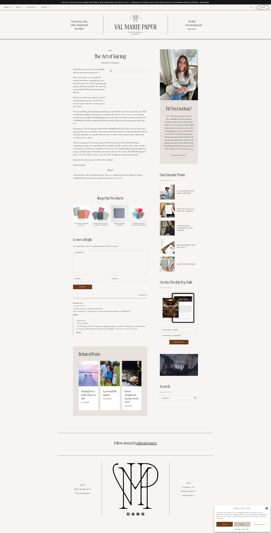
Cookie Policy (237, 529)
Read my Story (179, 155)
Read (18, 7)
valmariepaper (146, 442)
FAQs (188, 483)
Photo (110, 170)
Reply (75, 315)
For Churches (82, 493)
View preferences (259, 524)
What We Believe (82, 489)
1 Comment (114, 63)
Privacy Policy (245, 529)
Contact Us (188, 487)
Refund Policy (188, 491)
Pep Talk (192, 29)
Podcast (31, 7)
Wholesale (188, 495)
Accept (224, 524)
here (110, 160)
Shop (262, 7)
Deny (242, 524)
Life (110, 50)
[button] (267, 508)
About (7, 7)
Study (44, 7)
